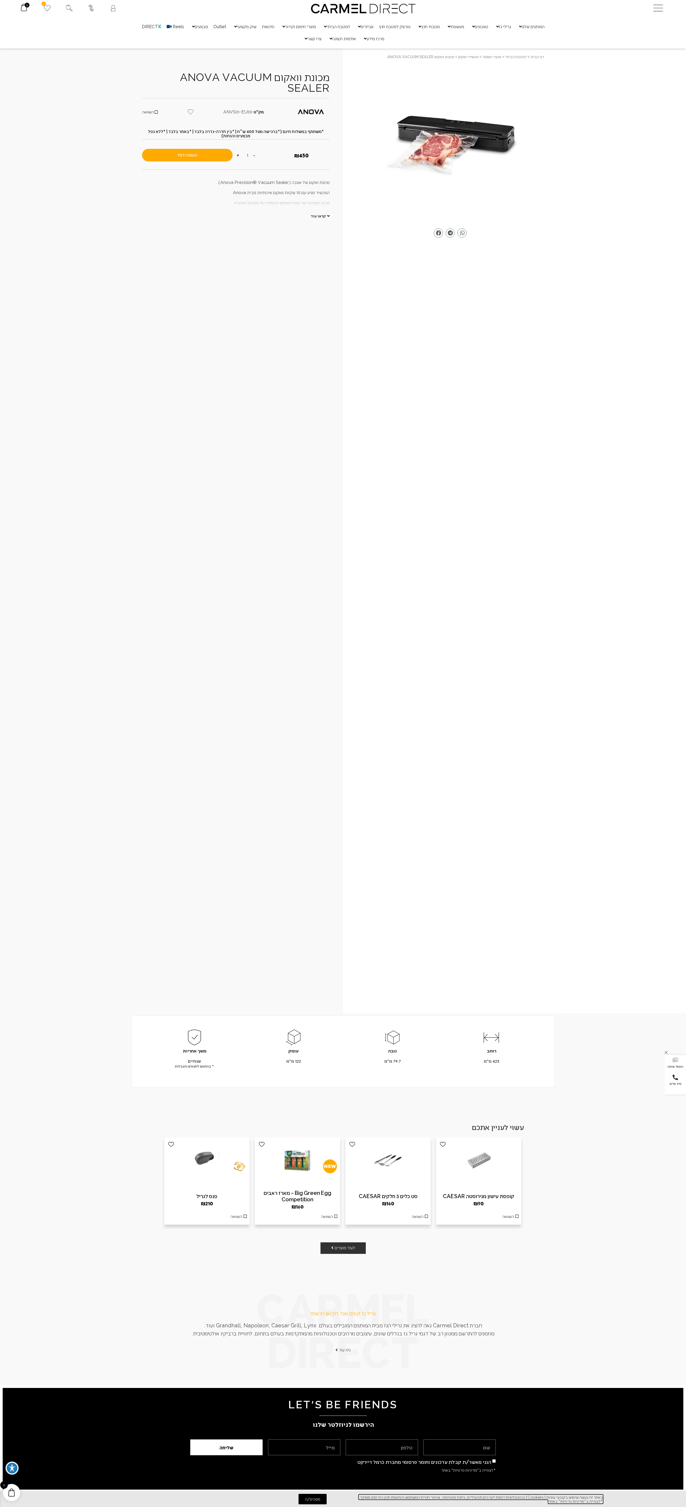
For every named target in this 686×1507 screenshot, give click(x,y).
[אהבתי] (443, 1144)
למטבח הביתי (516, 56)
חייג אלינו (675, 1083)
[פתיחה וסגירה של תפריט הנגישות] (12, 1468)
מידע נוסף (388, 1218)
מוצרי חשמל (492, 56)
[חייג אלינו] (675, 1077)
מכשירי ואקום (468, 56)
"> (450, 145)
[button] (675, 1063)
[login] (113, 8)
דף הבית (537, 56)
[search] (69, 8)
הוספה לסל (187, 154)
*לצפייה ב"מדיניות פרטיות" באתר (468, 1470)
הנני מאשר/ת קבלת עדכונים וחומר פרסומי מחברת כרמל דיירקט (424, 1462)
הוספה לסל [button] (478, 1218)
